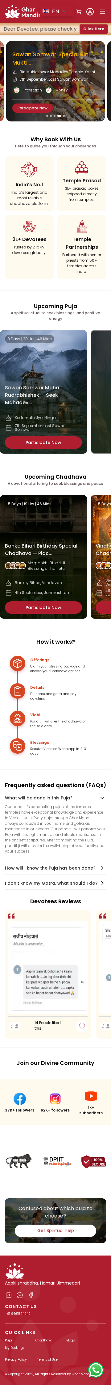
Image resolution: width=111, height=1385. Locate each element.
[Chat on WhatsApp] (96, 1370)
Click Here (93, 29)
